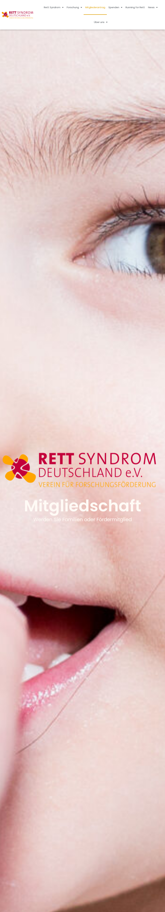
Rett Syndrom (52, 7)
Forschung (73, 7)
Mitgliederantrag (95, 7)
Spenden (113, 7)
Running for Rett (135, 7)
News (151, 7)
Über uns (99, 22)
